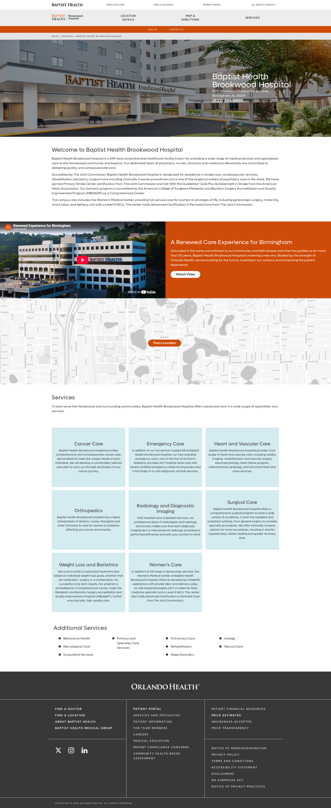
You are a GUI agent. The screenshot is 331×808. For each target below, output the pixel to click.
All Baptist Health (263, 4)
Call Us (152, 29)
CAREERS (141, 734)
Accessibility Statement (235, 767)
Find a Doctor (115, 4)
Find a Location (164, 343)
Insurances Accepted (232, 721)
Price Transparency (230, 728)
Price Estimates (226, 715)
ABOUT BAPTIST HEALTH (75, 721)
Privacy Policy (226, 754)
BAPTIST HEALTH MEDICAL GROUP (83, 728)
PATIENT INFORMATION (152, 721)
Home (55, 36)
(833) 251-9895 (227, 101)
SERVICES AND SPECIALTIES (157, 715)
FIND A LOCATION (163, 4)
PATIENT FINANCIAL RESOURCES (239, 709)
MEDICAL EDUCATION (151, 741)
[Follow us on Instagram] (71, 750)
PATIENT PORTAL (212, 4)
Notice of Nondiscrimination (239, 748)
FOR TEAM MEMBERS (150, 728)
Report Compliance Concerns (161, 747)
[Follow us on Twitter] (58, 749)
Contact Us (176, 29)
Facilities (67, 36)
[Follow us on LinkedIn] (85, 750)
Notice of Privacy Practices (238, 786)
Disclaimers (223, 774)
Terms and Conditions (233, 761)
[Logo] (67, 5)
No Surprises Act (228, 780)
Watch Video (185, 274)
